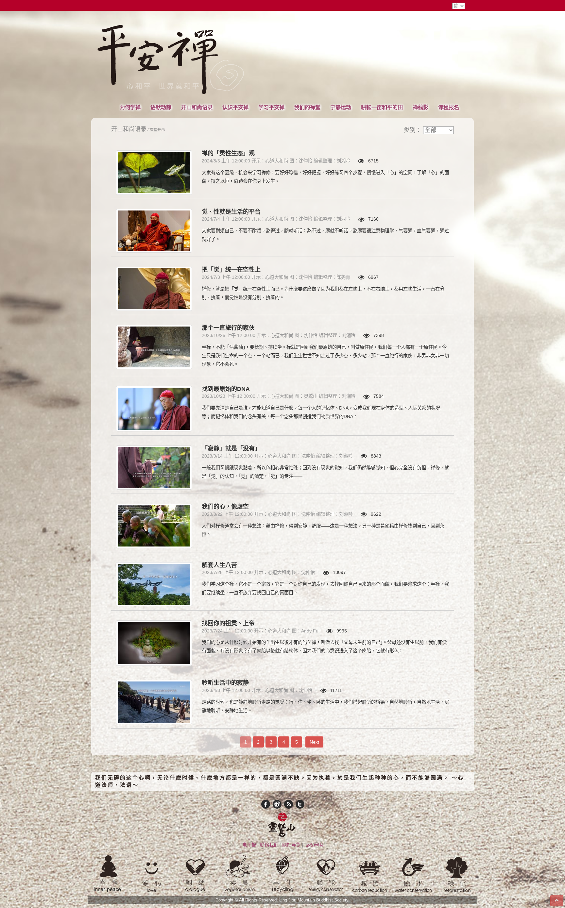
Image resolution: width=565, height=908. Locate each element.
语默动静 (160, 107)
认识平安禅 (235, 107)
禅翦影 (420, 107)
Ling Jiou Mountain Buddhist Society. (314, 900)
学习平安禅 (271, 107)
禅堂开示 (157, 129)
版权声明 (313, 845)
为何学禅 (130, 107)
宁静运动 (340, 107)
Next (314, 742)
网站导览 (291, 845)
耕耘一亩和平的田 (382, 107)
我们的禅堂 (307, 107)
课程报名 (448, 107)
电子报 (249, 845)
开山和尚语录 (197, 107)
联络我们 (269, 845)
